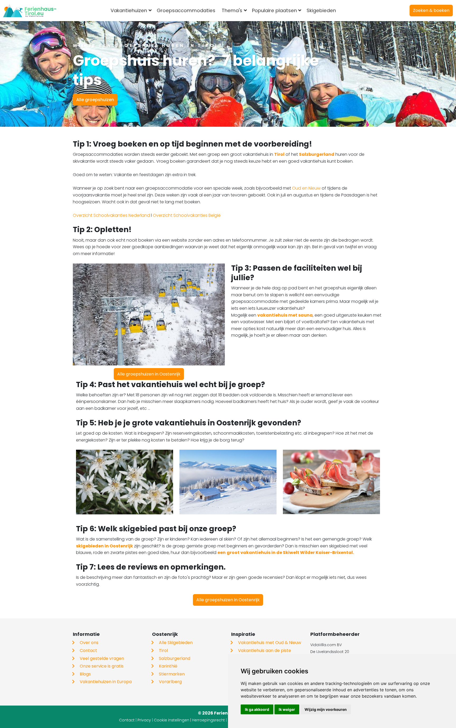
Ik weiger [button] (287, 709)
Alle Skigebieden (176, 643)
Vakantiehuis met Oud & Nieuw (269, 643)
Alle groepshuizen (95, 100)
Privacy (144, 720)
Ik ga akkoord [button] (257, 709)
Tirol (279, 154)
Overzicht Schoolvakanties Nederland (111, 215)
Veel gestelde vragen (102, 658)
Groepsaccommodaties (186, 10)
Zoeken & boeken (431, 10)
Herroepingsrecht (208, 720)
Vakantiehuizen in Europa (106, 682)
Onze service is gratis (102, 666)
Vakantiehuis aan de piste (264, 650)
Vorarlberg (170, 682)
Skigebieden (321, 10)
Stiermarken (172, 674)
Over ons (89, 643)
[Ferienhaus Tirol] (29, 11)
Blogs (85, 674)
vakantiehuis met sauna (285, 315)
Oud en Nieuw (307, 188)
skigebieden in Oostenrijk (104, 546)
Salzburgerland (316, 154)
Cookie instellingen (171, 720)
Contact (88, 650)
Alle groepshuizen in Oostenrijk (148, 374)
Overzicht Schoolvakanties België (187, 215)
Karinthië (168, 666)
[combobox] (347, 10)
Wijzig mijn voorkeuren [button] (326, 709)
